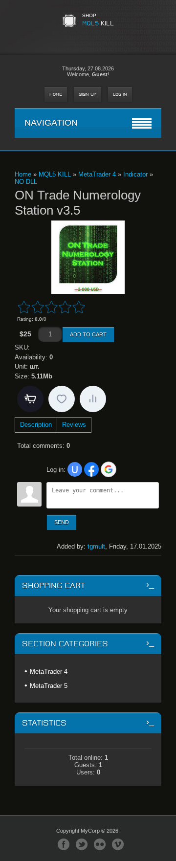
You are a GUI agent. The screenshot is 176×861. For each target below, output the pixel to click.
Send (61, 522)
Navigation (51, 123)
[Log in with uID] (74, 469)
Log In (120, 94)
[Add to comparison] (93, 399)
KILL (98, 23)
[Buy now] (30, 399)
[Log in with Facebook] (91, 469)
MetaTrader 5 (48, 685)
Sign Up (87, 94)
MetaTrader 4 (48, 671)
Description (36, 424)
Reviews (74, 424)
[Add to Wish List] (61, 399)
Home (55, 94)
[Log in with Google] (108, 469)
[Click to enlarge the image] (88, 257)
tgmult (96, 546)
